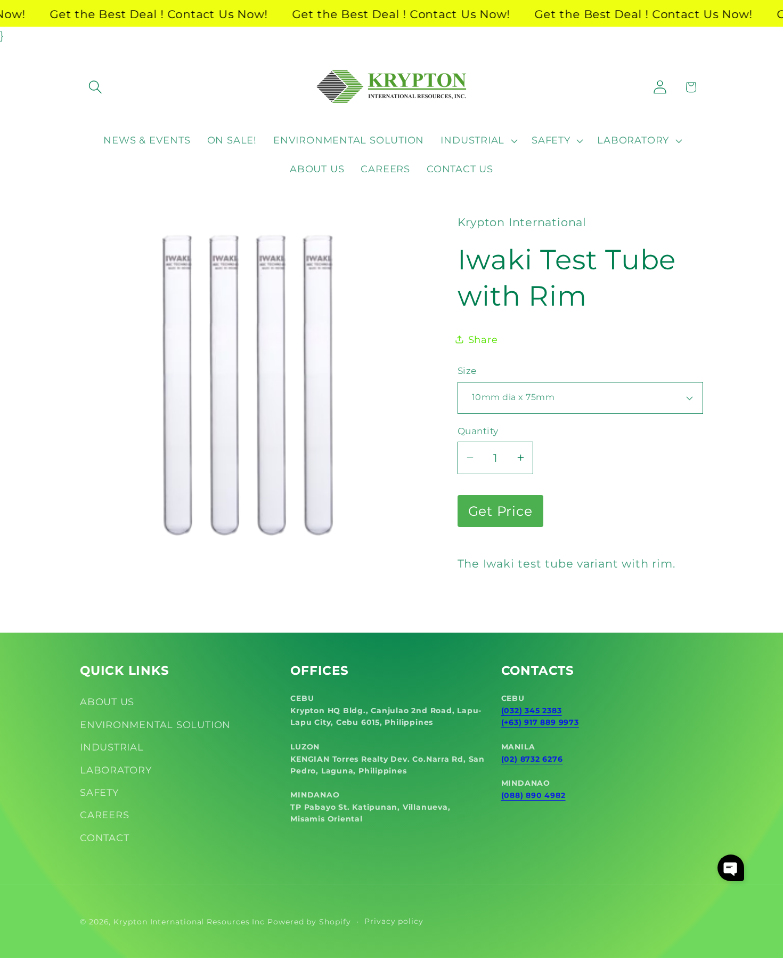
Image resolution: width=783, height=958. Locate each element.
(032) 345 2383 (531, 710)
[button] (95, 87)
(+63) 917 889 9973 (540, 722)
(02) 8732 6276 (532, 759)
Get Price (500, 511)
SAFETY (99, 792)
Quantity (478, 431)
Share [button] (483, 339)
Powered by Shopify (308, 922)
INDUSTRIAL (112, 747)
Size (467, 370)
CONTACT (104, 838)
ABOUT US (107, 702)
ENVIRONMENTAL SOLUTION (155, 724)
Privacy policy (393, 921)
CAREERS (104, 815)
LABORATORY (116, 770)
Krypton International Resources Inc (189, 922)
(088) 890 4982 (533, 795)
